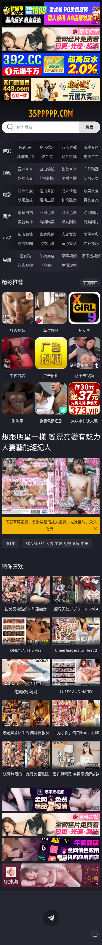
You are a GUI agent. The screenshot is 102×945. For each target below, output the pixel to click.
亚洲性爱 (25, 190)
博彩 (7, 151)
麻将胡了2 (25, 156)
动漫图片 (91, 212)
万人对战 (69, 147)
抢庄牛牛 (91, 156)
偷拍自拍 (47, 190)
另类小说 (47, 243)
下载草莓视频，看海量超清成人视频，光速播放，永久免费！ (51, 525)
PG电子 (25, 147)
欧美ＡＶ (69, 168)
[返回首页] (94, 934)
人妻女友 (69, 234)
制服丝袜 (25, 199)
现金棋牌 (69, 156)
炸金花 (47, 156)
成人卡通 (69, 190)
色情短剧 (69, 265)
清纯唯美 (47, 221)
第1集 (10, 543)
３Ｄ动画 (91, 168)
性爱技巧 (91, 243)
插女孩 (25, 255)
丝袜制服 (47, 178)
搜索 (89, 127)
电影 (7, 195)
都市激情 (25, 234)
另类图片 (91, 221)
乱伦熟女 (69, 199)
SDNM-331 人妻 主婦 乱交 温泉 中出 (57, 543)
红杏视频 (25, 265)
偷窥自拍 (25, 212)
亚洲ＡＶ (25, 168)
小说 (7, 238)
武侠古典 (91, 234)
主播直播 (69, 178)
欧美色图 (69, 212)
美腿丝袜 (25, 221)
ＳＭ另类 (91, 178)
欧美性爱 (91, 190)
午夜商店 (47, 255)
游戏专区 (91, 147)
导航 (7, 260)
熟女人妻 (25, 178)
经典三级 (47, 199)
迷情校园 (25, 243)
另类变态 (91, 199)
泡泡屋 (47, 265)
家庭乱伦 (47, 234)
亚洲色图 (47, 212)
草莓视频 (69, 255)
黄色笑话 (69, 243)
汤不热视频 (91, 255)
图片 (7, 216)
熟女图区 (69, 221)
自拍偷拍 (47, 168)
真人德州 (47, 147)
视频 (7, 173)
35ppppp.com (51, 113)
